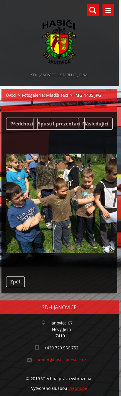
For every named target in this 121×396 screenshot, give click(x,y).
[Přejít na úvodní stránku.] (59, 35)
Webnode (77, 388)
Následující (95, 123)
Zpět (15, 281)
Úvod (11, 95)
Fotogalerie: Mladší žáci (45, 95)
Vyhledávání (93, 10)
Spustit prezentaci (59, 123)
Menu (108, 10)
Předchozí (21, 123)
